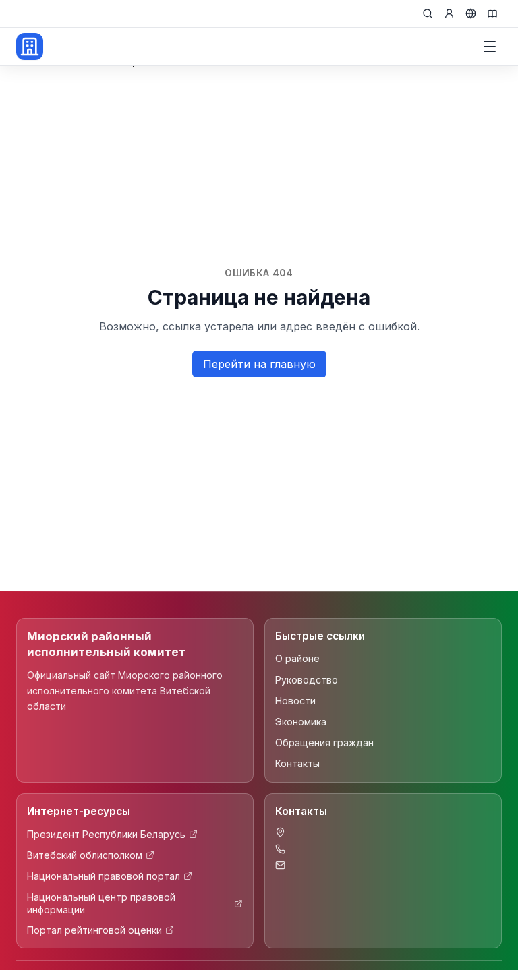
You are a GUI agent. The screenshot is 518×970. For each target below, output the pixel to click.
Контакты (297, 763)
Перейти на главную (259, 364)
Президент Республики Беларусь (106, 834)
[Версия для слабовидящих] (492, 13)
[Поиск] (427, 13)
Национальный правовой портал (103, 876)
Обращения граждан (324, 742)
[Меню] (490, 46)
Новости (295, 700)
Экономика (300, 721)
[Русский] (470, 13)
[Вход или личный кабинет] (449, 13)
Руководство (306, 680)
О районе (297, 658)
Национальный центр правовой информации (101, 903)
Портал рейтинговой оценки (94, 930)
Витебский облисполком (84, 855)
